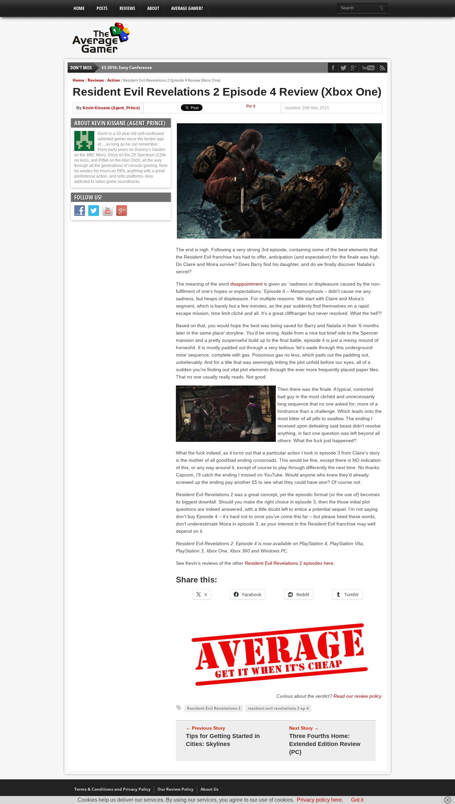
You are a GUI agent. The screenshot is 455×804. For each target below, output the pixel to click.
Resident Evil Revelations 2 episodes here (289, 563)
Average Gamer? (187, 8)
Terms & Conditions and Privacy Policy (112, 789)
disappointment (246, 284)
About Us (210, 789)
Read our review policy (357, 696)
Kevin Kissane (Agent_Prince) (111, 108)
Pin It (250, 106)
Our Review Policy (176, 789)
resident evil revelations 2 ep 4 (278, 708)
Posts (102, 8)
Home (79, 8)
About (153, 8)
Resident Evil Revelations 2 (213, 708)
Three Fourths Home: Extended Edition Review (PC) (324, 744)
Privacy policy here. (320, 800)
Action (113, 80)
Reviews (127, 8)
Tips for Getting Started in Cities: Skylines (223, 740)
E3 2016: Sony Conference (127, 67)
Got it (357, 800)
